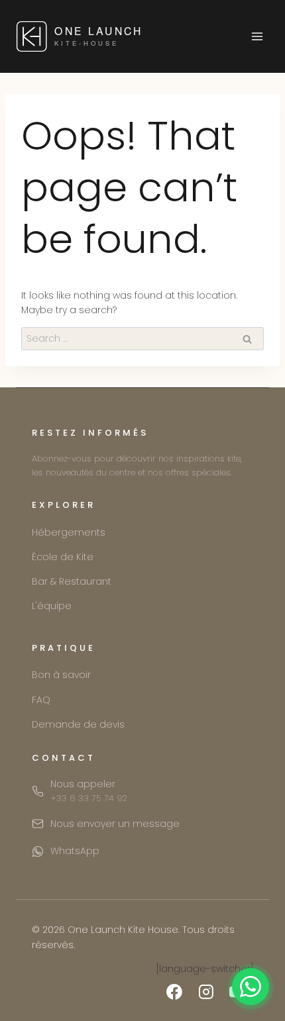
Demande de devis (78, 724)
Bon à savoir (61, 674)
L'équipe (52, 605)
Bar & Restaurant (71, 581)
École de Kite (62, 556)
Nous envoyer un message (115, 823)
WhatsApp (74, 850)
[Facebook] (174, 992)
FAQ (41, 699)
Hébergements (68, 532)
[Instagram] (206, 992)
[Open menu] (257, 36)
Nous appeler (88, 790)
